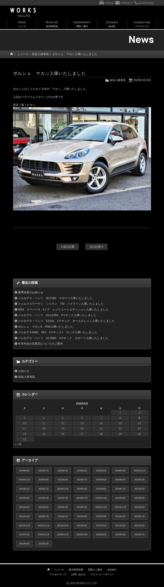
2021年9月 (82, 525)
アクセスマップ (58, 574)
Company (112, 24)
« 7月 (18, 444)
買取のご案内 (95, 569)
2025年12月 (139, 470)
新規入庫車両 (40, 54)
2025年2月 (24, 489)
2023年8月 (139, 498)
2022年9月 (139, 507)
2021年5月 (101, 525)
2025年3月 (139, 479)
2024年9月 (82, 489)
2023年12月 (82, 498)
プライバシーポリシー (102, 574)
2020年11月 (63, 534)
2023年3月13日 (142, 80)
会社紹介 (112, 569)
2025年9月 (43, 479)
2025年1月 (43, 489)
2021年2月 (139, 525)
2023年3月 (82, 507)
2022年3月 (101, 516)
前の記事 (68, 246)
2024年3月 (24, 498)
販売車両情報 (76, 569)
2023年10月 (101, 498)
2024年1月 (63, 498)
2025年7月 (82, 479)
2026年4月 (82, 470)
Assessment (81, 24)
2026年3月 (101, 470)
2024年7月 (120, 489)
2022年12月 (101, 507)
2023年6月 (24, 507)
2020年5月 (43, 543)
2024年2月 (43, 498)
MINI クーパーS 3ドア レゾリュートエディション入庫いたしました (63, 309)
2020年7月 (139, 534)
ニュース (22, 54)
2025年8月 (63, 479)
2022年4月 (82, 516)
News (22, 24)
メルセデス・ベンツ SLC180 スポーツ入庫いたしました (55, 298)
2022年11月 (120, 507)
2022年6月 (63, 516)
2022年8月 (24, 516)
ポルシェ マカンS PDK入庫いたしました (45, 326)
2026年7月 (43, 470)
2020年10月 (82, 534)
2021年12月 (24, 525)
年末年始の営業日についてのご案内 (40, 343)
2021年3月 (120, 525)
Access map (142, 24)
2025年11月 (24, 479)
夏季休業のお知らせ (30, 292)
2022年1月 (139, 516)
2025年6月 (101, 479)
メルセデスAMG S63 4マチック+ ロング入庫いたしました (57, 332)
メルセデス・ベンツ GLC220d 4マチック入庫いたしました (57, 315)
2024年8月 (101, 489)
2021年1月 (24, 534)
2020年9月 (101, 534)
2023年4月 (63, 507)
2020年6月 (24, 543)
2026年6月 (63, 470)
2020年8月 (120, 534)
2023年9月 (120, 498)
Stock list (52, 24)
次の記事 (96, 246)
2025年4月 (120, 479)
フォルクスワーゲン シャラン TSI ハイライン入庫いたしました (61, 303)
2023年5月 (43, 507)
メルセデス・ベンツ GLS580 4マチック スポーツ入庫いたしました (63, 338)
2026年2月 (120, 470)
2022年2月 (120, 516)
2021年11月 (43, 525)
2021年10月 (63, 525)
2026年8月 (24, 470)
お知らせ (23, 371)
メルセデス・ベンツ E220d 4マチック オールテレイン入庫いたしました (66, 320)
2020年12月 (43, 534)
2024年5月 (139, 489)
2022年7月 (43, 516)
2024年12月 (63, 489)
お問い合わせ (78, 574)
